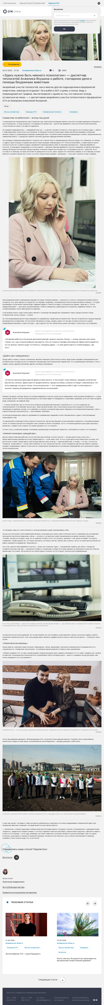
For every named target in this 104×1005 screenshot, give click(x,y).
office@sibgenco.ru (44, 1000)
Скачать (97, 67)
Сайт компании (9, 3)
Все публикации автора (13, 887)
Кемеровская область (31, 70)
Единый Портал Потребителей (32, 3)
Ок (64, 29)
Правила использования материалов (20, 892)
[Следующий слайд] (94, 903)
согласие (82, 20)
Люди (6, 106)
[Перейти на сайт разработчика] (95, 1000)
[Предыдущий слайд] (87, 903)
